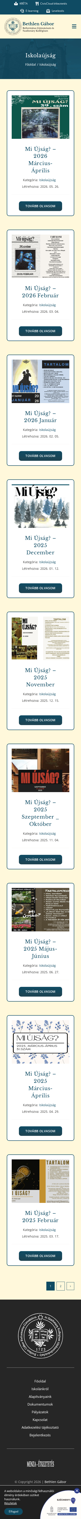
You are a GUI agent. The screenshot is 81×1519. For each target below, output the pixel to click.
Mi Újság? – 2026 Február (40, 253)
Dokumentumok (40, 1404)
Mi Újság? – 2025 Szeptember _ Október (40, 767)
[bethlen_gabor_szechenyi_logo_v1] (58, 1489)
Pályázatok (40, 1412)
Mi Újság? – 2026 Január (40, 378)
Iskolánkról (40, 1389)
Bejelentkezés (40, 1435)
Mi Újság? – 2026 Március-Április (40, 114)
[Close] (77, 1491)
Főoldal (40, 1381)
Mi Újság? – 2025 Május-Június (40, 906)
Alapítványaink (40, 1396)
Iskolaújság (40, 122)
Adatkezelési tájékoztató (40, 1427)
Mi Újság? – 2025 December (40, 503)
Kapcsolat (40, 1419)
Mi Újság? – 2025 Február (40, 1178)
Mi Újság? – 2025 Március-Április (40, 1038)
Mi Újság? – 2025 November (40, 635)
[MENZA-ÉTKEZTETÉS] (40, 1457)
